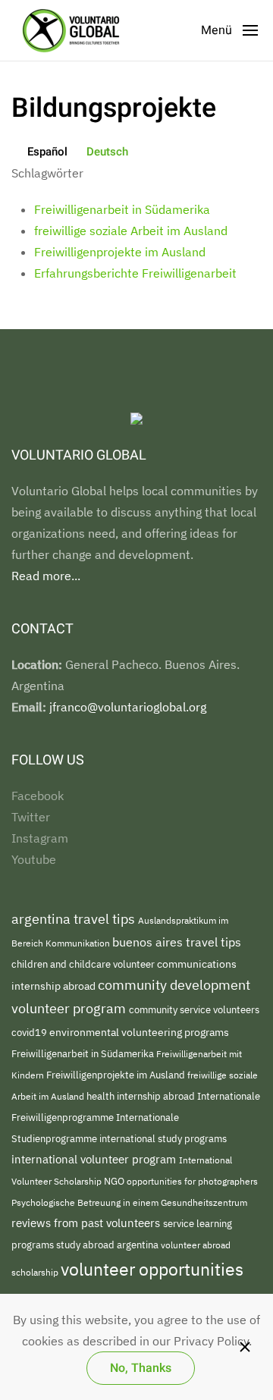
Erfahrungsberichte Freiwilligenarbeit (135, 273)
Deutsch (107, 151)
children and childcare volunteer (84, 964)
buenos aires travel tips (176, 942)
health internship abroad (141, 1096)
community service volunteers (194, 1009)
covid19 (30, 1032)
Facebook (37, 795)
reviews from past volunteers (87, 1223)
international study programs (163, 1138)
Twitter (30, 816)
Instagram (39, 838)
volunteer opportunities (152, 1269)
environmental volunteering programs (139, 1032)
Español (47, 151)
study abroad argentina (108, 1244)
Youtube (33, 859)
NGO (115, 1181)
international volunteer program (95, 1158)
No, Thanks (140, 1368)
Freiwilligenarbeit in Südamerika (122, 209)
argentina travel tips (74, 919)
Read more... (45, 575)
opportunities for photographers (192, 1181)
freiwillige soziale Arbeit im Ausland (131, 230)
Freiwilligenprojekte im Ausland (120, 251)
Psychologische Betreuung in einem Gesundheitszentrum (129, 1202)
